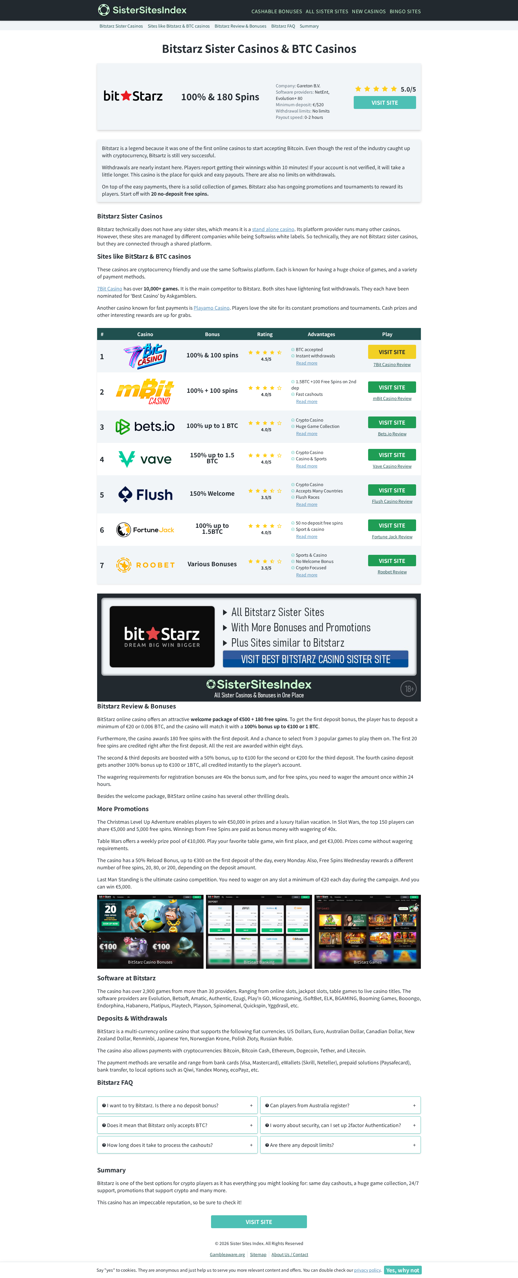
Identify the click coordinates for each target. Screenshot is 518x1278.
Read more (306, 363)
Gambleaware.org (227, 1254)
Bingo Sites (405, 11)
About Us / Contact (290, 1254)
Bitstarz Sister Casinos (121, 26)
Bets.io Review (392, 434)
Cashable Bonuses (277, 11)
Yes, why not (402, 1270)
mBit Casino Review (392, 398)
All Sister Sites (327, 11)
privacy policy (367, 1270)
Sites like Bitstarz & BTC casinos (179, 26)
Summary (309, 26)
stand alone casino (273, 229)
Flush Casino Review (392, 501)
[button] (177, 1105)
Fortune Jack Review (392, 537)
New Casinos (369, 11)
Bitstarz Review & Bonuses (240, 26)
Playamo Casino (212, 307)
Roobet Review (392, 572)
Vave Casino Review (392, 466)
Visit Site (385, 102)
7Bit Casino (109, 288)
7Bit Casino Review (392, 364)
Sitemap (258, 1254)
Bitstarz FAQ (283, 26)
